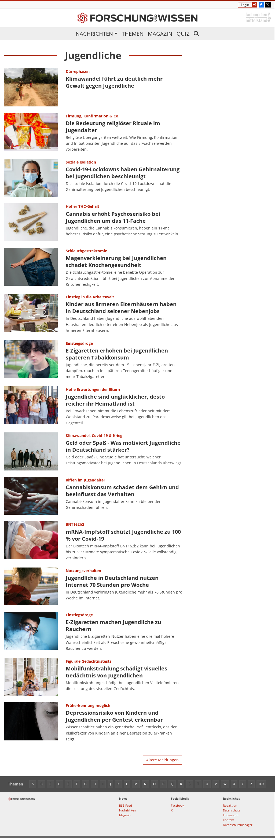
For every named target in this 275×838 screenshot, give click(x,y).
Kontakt (228, 820)
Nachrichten (94, 33)
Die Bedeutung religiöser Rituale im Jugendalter (113, 127)
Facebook (177, 805)
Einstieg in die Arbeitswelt (90, 296)
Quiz (183, 33)
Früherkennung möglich (88, 705)
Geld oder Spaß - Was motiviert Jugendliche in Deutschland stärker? (123, 446)
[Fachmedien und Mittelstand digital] (258, 17)
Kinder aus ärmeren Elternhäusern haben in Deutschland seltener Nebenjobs (121, 308)
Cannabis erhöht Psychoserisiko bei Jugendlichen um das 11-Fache (113, 217)
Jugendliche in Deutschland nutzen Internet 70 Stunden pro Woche (112, 581)
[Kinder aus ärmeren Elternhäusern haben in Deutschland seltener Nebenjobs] (31, 313)
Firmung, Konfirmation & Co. (92, 115)
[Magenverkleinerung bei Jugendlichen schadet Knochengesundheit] (31, 267)
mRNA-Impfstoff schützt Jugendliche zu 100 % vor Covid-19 (123, 535)
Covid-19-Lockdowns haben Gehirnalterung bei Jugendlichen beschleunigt (122, 173)
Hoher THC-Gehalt (82, 206)
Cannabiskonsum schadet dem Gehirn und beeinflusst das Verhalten (122, 491)
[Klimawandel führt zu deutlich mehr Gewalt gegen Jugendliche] (31, 87)
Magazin (160, 33)
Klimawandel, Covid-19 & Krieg (94, 435)
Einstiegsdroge (79, 343)
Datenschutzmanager (237, 825)
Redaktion (230, 805)
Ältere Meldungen (162, 759)
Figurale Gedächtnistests (88, 661)
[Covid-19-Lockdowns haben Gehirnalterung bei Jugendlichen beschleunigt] (31, 178)
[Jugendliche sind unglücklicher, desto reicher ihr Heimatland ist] (31, 406)
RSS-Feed (125, 805)
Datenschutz (231, 810)
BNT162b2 (75, 524)
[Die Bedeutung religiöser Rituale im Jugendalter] (31, 133)
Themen (133, 33)
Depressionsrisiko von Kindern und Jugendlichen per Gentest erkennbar (114, 716)
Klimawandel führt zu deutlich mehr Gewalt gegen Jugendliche (114, 82)
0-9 (261, 784)
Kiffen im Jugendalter (85, 480)
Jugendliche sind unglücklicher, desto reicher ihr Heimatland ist (115, 400)
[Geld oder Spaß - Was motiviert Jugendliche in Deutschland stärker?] (31, 451)
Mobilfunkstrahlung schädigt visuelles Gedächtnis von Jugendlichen (116, 672)
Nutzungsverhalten (83, 570)
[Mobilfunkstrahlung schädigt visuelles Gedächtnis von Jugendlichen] (31, 677)
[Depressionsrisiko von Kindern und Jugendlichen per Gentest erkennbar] (31, 722)
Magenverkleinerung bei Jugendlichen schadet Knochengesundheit (116, 261)
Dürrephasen (78, 71)
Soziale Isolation (81, 162)
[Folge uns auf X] (268, 5)
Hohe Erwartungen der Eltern (93, 389)
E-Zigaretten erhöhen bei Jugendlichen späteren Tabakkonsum (117, 354)
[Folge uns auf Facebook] (261, 5)
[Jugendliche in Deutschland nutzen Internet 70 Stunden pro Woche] (31, 587)
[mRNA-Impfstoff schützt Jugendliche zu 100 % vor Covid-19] (31, 541)
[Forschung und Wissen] (137, 18)
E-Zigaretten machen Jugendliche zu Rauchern (113, 625)
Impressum (230, 815)
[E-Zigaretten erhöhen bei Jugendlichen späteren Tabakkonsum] (31, 360)
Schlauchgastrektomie (86, 250)
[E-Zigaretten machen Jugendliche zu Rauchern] (31, 631)
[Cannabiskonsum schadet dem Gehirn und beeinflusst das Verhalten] (31, 496)
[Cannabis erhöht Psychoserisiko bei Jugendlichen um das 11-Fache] (31, 222)
